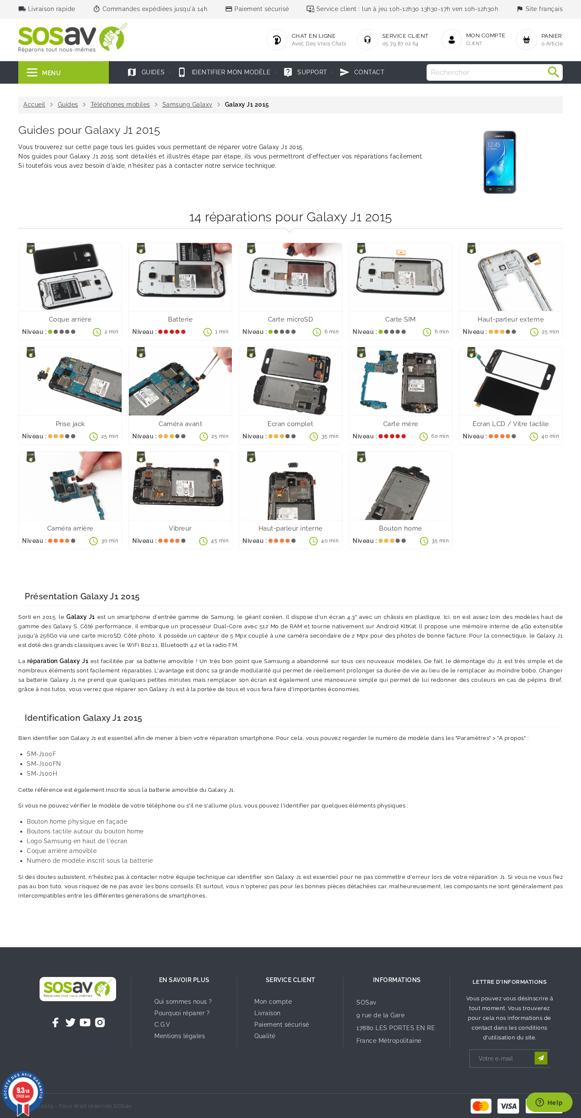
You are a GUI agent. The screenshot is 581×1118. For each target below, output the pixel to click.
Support (305, 72)
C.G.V (162, 1024)
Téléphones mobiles (120, 104)
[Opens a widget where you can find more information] (549, 1103)
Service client (291, 980)
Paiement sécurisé (281, 1024)
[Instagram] (100, 1022)
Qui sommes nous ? (183, 1001)
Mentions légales (179, 1036)
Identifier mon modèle (224, 72)
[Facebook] (55, 1022)
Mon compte (273, 1001)
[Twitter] (70, 1022)
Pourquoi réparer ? (182, 1013)
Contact (361, 72)
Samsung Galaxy (187, 104)
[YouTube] (85, 1022)
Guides (146, 72)
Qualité (265, 1036)
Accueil (34, 104)
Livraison (267, 1013)
